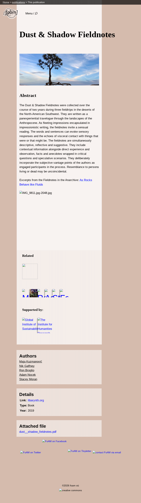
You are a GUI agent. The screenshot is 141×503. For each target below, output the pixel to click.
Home (6, 2)
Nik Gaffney (27, 366)
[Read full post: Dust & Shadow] (30, 271)
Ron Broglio (26, 370)
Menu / (29, 13)
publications (18, 2)
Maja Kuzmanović (30, 361)
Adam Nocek (27, 374)
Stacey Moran (28, 379)
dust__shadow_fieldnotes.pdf (37, 431)
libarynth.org (36, 400)
